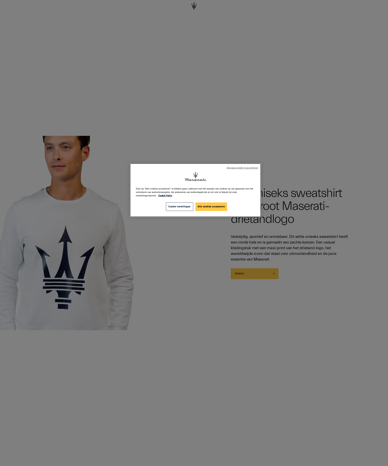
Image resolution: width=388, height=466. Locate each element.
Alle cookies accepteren (211, 206)
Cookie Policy (165, 195)
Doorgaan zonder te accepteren (242, 168)
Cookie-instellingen (179, 206)
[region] (195, 190)
